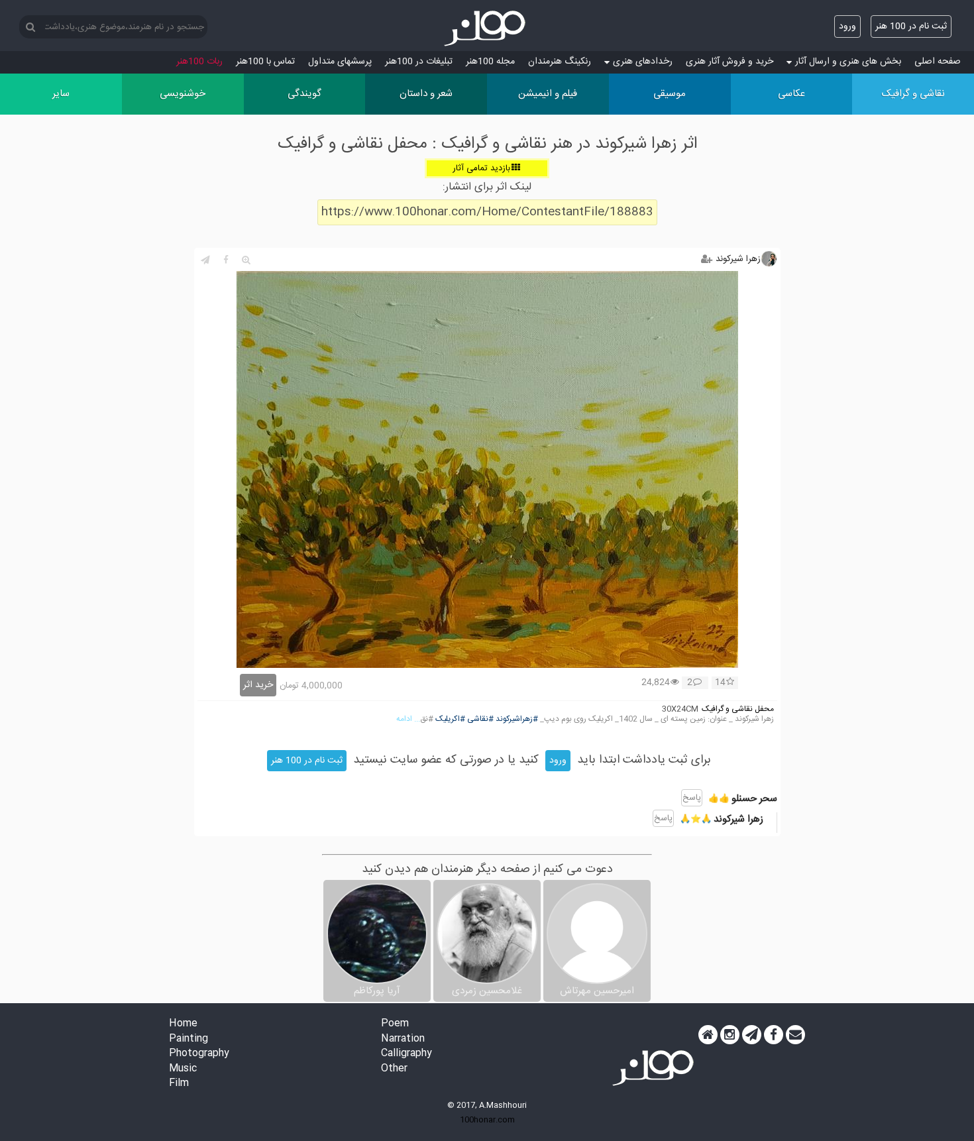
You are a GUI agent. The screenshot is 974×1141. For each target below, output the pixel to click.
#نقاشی (480, 719)
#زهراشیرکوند (517, 719)
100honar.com (487, 1120)
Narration (403, 1039)
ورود (847, 26)
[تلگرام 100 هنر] (751, 1035)
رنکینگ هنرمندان (559, 62)
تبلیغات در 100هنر (419, 62)
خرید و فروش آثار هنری (729, 62)
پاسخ (691, 797)
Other (394, 1069)
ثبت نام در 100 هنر (911, 26)
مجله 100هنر (490, 62)
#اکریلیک (450, 719)
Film (179, 1083)
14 (720, 683)
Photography (199, 1053)
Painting (188, 1039)
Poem (395, 1024)
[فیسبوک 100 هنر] (773, 1035)
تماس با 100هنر (265, 62)
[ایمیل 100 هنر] (795, 1035)
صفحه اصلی (937, 62)
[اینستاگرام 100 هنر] (729, 1035)
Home (183, 1024)
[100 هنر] (487, 28)
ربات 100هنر (199, 62)
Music (183, 1069)
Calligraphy (406, 1053)
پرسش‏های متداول (340, 62)
